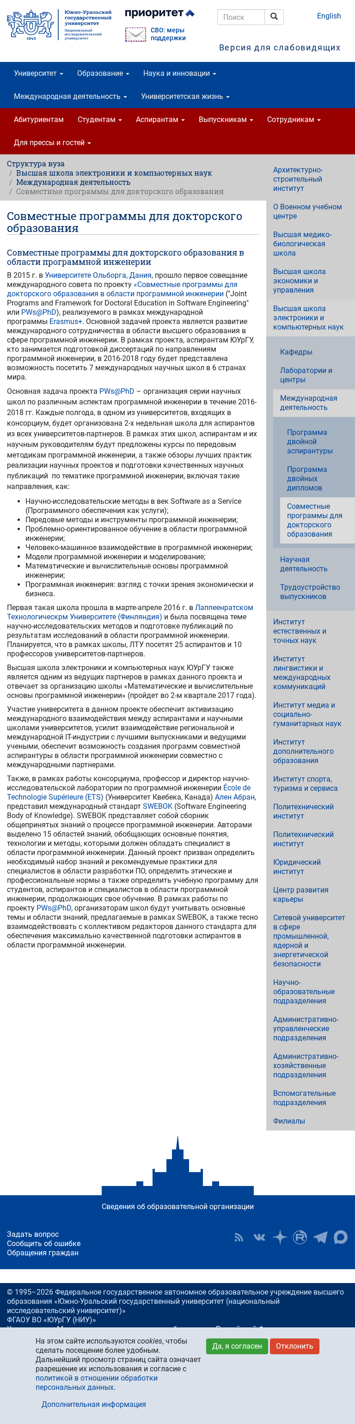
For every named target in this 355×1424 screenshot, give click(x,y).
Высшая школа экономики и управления (299, 280)
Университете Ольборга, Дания (98, 275)
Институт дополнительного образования (303, 751)
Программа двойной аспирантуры (310, 441)
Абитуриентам (39, 119)
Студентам (97, 119)
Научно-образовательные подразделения (304, 991)
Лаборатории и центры (306, 375)
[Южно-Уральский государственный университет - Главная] (59, 24)
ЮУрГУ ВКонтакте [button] (259, 1237)
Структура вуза (36, 163)
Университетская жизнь (183, 96)
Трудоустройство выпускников (310, 592)
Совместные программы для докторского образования (315, 520)
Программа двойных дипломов (307, 478)
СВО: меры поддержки (168, 34)
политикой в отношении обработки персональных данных (97, 1383)
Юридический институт (297, 867)
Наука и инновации (177, 73)
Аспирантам (158, 119)
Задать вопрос (33, 1234)
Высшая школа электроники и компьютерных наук (114, 172)
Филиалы (289, 1121)
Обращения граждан (43, 1252)
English (329, 16)
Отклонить (294, 1346)
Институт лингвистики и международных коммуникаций (302, 672)
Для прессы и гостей (50, 142)
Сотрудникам (291, 119)
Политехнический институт (303, 811)
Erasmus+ (65, 321)
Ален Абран (235, 797)
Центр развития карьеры (301, 895)
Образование (101, 73)
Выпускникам (224, 119)
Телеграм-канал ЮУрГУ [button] (320, 1237)
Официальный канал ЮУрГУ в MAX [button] (340, 1237)
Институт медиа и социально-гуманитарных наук (307, 714)
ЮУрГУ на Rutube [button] (300, 1237)
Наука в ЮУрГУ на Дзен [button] (279, 1237)
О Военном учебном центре (307, 211)
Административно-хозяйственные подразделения (305, 1065)
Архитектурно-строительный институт (298, 179)
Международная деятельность (68, 96)
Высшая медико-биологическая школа (302, 243)
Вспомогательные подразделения (304, 1098)
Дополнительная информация (94, 1404)
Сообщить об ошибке (43, 1243)
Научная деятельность (304, 564)
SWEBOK (157, 806)
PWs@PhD (38, 312)
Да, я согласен (237, 1346)
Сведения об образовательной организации (178, 1206)
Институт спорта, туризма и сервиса (305, 784)
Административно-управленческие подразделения (305, 1028)
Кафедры (296, 352)
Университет (36, 73)
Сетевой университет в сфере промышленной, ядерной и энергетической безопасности (309, 940)
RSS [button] (239, 1237)
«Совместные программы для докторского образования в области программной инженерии (122, 289)
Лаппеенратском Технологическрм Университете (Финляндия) (130, 612)
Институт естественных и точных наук (299, 631)
